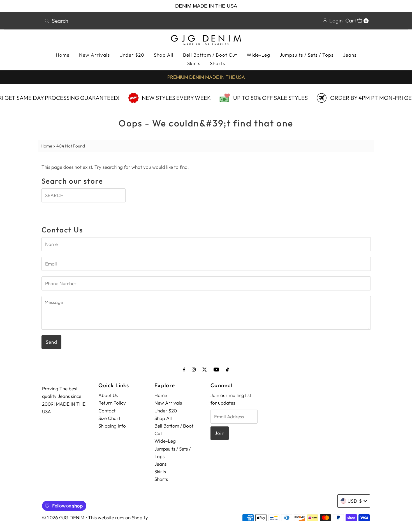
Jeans (350, 55)
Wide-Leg (258, 55)
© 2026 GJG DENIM (63, 517)
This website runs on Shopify (118, 517)
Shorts (217, 63)
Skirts (193, 63)
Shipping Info (112, 426)
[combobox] (123, 20)
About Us (108, 395)
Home (63, 55)
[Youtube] (216, 369)
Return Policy (112, 403)
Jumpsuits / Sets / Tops (307, 55)
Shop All (163, 55)
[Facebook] (184, 369)
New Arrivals (94, 55)
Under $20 (131, 55)
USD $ (355, 501)
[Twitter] (204, 369)
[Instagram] (194, 369)
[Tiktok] (227, 369)
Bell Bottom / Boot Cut (210, 55)
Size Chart (109, 418)
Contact (106, 411)
